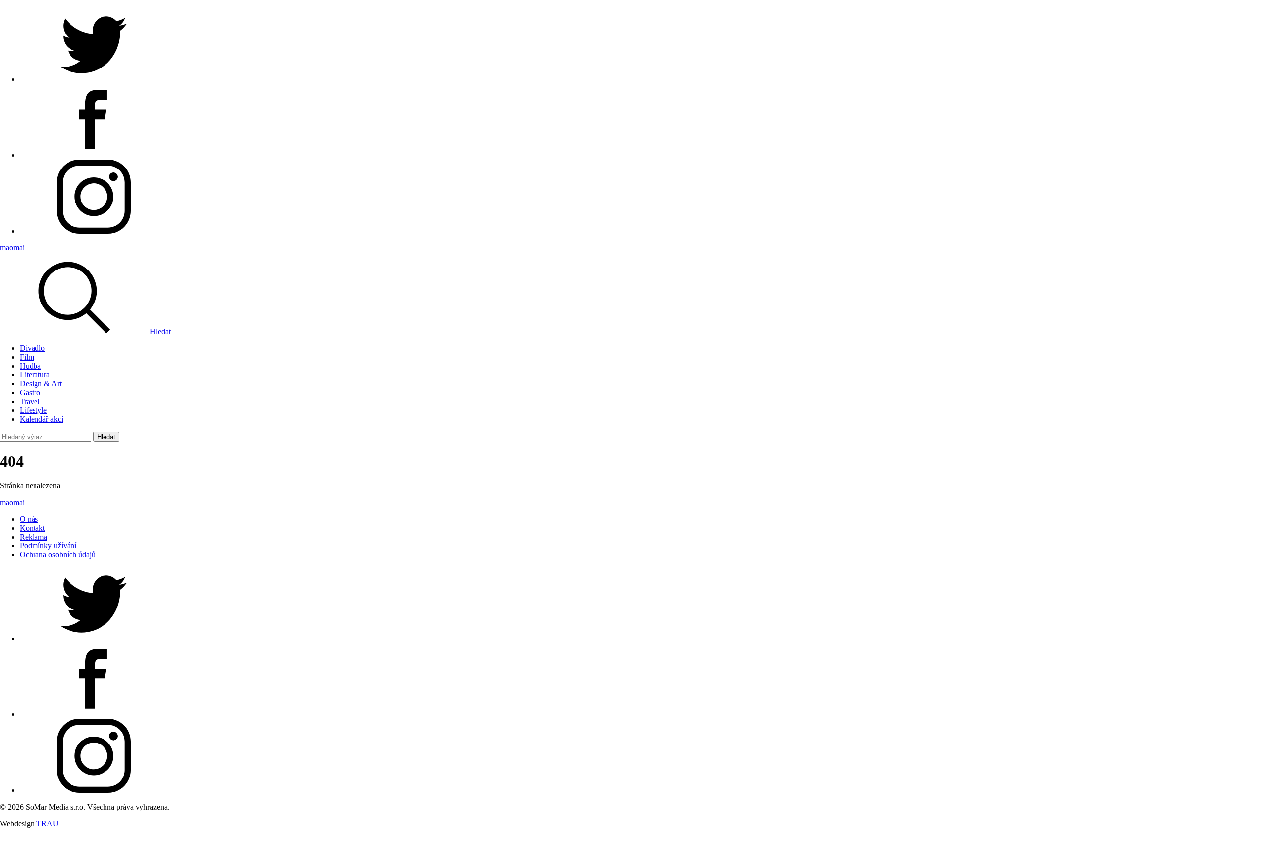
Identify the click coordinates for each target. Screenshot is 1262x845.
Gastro (30, 392)
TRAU (47, 823)
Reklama (33, 537)
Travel (29, 401)
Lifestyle (33, 410)
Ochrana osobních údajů (58, 554)
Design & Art (41, 383)
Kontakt (32, 528)
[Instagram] (94, 231)
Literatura (35, 375)
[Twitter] (94, 79)
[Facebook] (94, 155)
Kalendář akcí (41, 419)
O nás (29, 519)
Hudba (30, 366)
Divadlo (32, 348)
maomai (12, 247)
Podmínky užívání (48, 545)
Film (27, 357)
